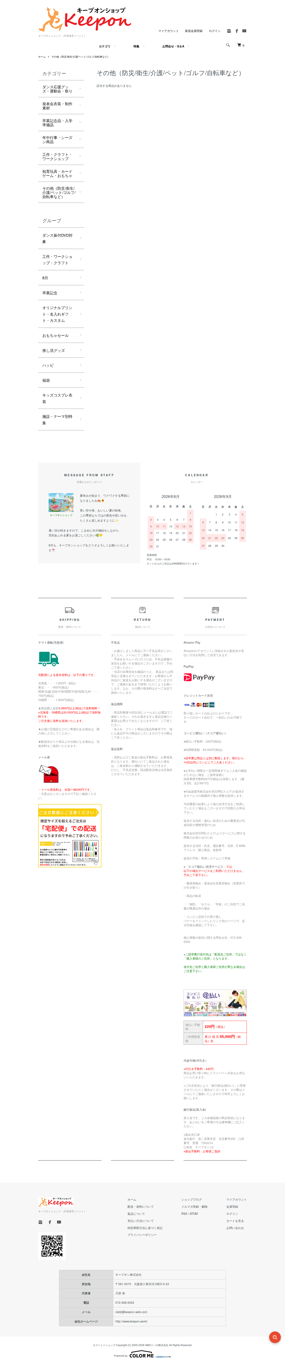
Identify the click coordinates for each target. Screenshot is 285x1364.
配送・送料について (140, 1206)
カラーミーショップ (104, 1345)
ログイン (215, 31)
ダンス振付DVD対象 (57, 238)
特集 (136, 46)
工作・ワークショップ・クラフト (57, 259)
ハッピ (48, 365)
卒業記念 (49, 292)
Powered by (120, 1355)
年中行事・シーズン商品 (57, 139)
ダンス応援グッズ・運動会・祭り (57, 88)
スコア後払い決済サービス (205, 866)
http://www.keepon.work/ (131, 1321)
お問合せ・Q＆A (173, 46)
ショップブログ (191, 1199)
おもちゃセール (55, 335)
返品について (136, 1213)
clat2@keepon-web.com (131, 1312)
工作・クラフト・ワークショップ (57, 156)
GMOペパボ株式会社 (156, 1345)
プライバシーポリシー (142, 1235)
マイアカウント (168, 31)
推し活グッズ (53, 350)
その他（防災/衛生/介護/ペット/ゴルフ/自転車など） (81, 56)
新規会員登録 (194, 31)
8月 (45, 277)
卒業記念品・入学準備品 (57, 122)
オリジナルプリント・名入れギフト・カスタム (57, 314)
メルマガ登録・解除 (194, 1206)
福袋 (46, 380)
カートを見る (235, 1221)
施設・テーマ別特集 (57, 419)
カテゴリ (105, 46)
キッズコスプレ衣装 (57, 398)
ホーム (42, 56)
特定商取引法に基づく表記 (145, 1228)
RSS (184, 1213)
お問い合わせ (235, 1228)
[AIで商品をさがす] (275, 1337)
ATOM (194, 1213)
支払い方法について (140, 1221)
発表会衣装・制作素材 (57, 105)
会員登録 (232, 1206)
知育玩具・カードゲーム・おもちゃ (57, 173)
